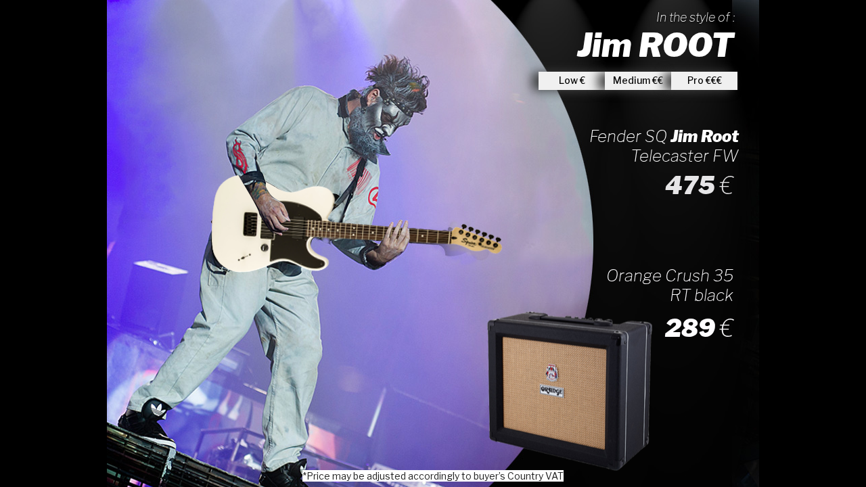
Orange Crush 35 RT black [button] (669, 285)
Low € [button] (572, 80)
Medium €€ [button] (638, 80)
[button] (444, 181)
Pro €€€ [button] (704, 80)
